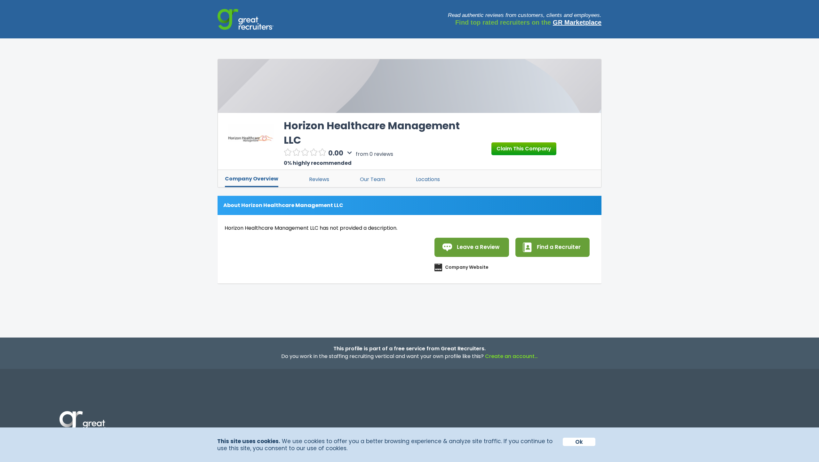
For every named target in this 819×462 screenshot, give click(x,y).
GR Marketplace (577, 22)
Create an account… (511, 356)
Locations (428, 179)
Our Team (372, 179)
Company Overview (251, 178)
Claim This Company (524, 148)
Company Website (467, 267)
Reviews (319, 179)
